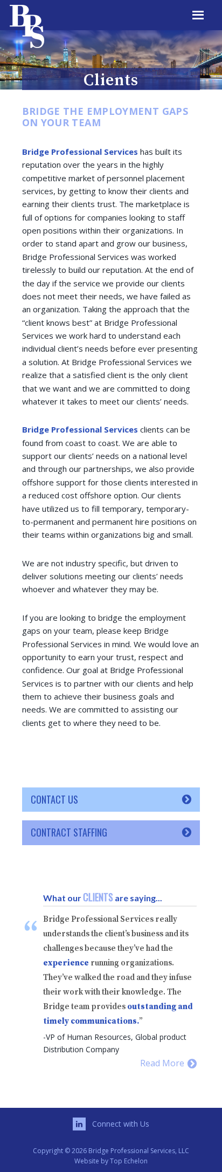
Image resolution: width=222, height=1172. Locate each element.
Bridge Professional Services (66, 25)
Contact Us (54, 799)
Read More (163, 1063)
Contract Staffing (69, 832)
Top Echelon (129, 1161)
